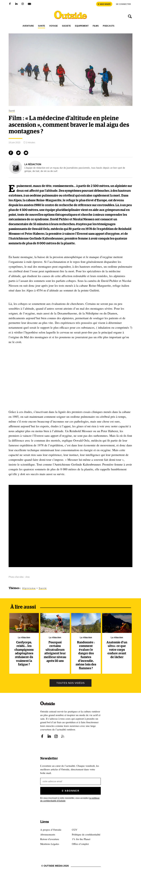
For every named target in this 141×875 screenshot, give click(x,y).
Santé (41, 26)
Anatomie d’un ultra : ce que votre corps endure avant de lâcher (116, 650)
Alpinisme (29, 588)
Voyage (53, 26)
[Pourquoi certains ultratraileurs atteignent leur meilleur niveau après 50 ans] (55, 623)
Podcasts (108, 26)
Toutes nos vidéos (70, 683)
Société (66, 26)
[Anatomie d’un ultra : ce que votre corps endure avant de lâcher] (117, 623)
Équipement (82, 26)
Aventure (28, 26)
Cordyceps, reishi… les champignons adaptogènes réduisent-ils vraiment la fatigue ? (24, 653)
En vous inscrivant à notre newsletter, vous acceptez (70, 799)
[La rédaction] (15, 173)
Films (96, 26)
